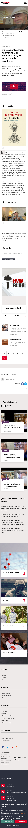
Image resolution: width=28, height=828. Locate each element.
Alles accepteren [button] (8, 821)
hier (6, 253)
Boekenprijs (5, 720)
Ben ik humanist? (6, 693)
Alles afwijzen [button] (21, 821)
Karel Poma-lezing (6, 723)
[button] (14, 825)
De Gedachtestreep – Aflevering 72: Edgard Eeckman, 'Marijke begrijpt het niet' (12, 530)
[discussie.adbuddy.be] (14, 381)
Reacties (7, 37)
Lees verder (22, 813)
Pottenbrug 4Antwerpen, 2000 (11, 799)
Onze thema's (5, 698)
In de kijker (4, 711)
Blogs (3, 680)
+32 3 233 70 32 (10, 786)
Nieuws (4, 675)
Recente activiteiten (7, 716)
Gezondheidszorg (6, 741)
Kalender (4, 677)
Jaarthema (4, 736)
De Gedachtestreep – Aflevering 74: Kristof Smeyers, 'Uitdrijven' (12, 515)
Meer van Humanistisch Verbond (14, 315)
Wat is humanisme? (6, 695)
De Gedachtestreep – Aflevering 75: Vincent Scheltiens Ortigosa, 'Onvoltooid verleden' (13, 508)
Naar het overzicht (9, 17)
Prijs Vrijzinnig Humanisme (8, 718)
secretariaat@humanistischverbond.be (16, 792)
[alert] (14, 815)
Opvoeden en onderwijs (7, 738)
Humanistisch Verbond (18, 32)
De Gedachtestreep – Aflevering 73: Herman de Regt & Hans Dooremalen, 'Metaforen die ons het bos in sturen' (12, 522)
